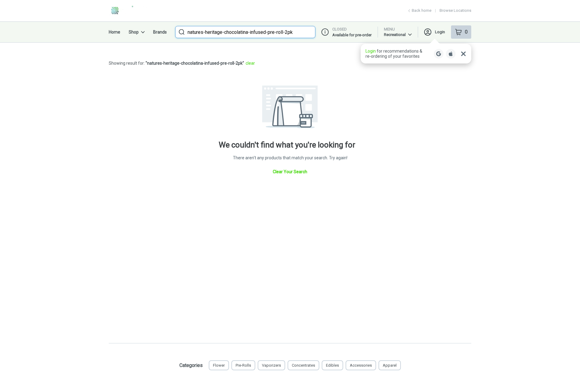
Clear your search (290, 171)
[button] (416, 53)
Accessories (361, 365)
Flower (219, 365)
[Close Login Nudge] (463, 54)
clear (250, 63)
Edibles (332, 365)
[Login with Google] (438, 54)
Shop (134, 32)
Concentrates (303, 365)
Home (114, 32)
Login (440, 32)
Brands (160, 32)
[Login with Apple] (451, 54)
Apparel (390, 365)
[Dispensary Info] (325, 32)
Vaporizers (271, 365)
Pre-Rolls (243, 365)
